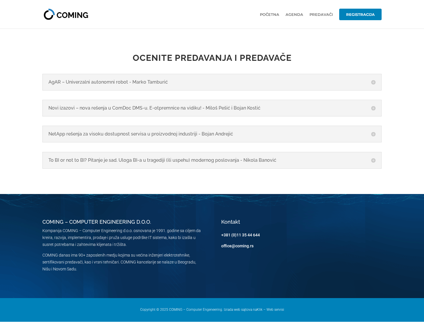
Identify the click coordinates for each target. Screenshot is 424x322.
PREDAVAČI (321, 14)
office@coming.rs (237, 246)
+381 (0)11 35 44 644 (240, 235)
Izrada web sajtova (238, 310)
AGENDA (294, 14)
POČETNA (269, 14)
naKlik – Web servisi (268, 310)
